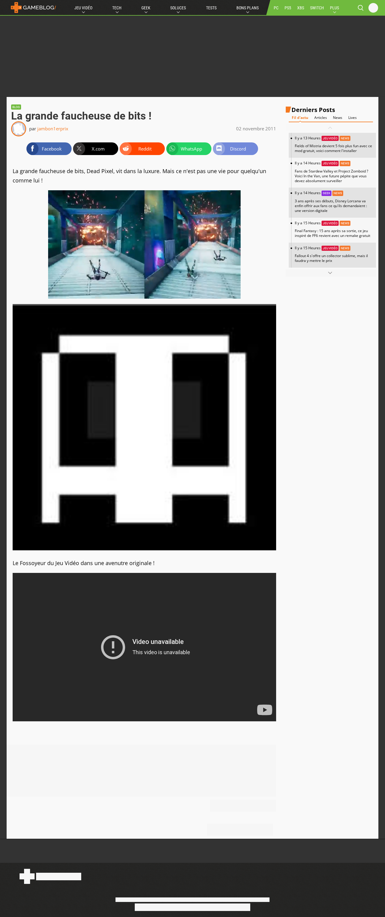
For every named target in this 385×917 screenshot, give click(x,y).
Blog (16, 107)
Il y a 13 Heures (333, 145)
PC (276, 7)
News (337, 117)
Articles (320, 117)
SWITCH (317, 7)
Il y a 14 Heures (331, 172)
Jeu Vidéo (83, 7)
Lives (352, 117)
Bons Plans (247, 7)
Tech (117, 7)
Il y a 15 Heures (332, 229)
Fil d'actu (300, 117)
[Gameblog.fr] (32, 7)
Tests (211, 7)
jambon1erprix (52, 129)
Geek (145, 7)
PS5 (288, 7)
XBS (300, 7)
